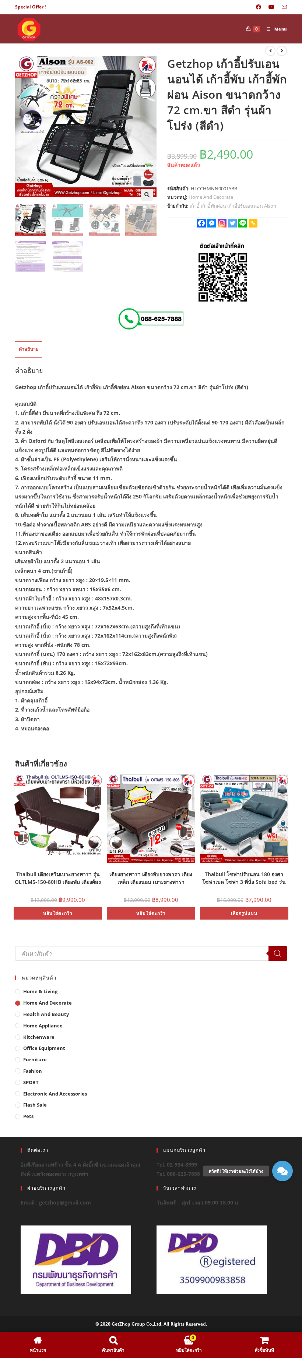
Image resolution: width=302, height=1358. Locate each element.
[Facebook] (201, 223)
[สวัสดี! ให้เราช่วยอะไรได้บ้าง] (282, 1171)
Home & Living (40, 991)
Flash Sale (35, 1104)
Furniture (35, 1059)
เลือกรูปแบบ (244, 913)
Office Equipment (44, 1048)
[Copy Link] (253, 223)
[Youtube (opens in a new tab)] (271, 7)
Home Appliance (43, 1025)
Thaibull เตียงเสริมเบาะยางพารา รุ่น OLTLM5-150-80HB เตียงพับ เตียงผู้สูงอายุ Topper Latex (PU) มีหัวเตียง (58, 877)
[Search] (277, 953)
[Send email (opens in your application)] (282, 7)
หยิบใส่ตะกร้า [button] (58, 913)
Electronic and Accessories (55, 1093)
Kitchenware (39, 1037)
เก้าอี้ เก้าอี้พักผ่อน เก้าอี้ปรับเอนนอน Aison (233, 205)
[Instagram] (222, 223)
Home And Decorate (211, 197)
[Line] (242, 223)
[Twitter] (232, 223)
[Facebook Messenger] (211, 223)
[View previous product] (270, 51)
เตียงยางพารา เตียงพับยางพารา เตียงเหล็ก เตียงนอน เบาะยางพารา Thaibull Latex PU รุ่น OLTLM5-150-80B (151, 877)
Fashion (32, 1071)
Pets (28, 1116)
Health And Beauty (46, 1014)
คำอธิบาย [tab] (28, 349)
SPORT (31, 1082)
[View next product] (282, 51)
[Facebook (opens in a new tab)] (258, 7)
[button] (147, 195)
